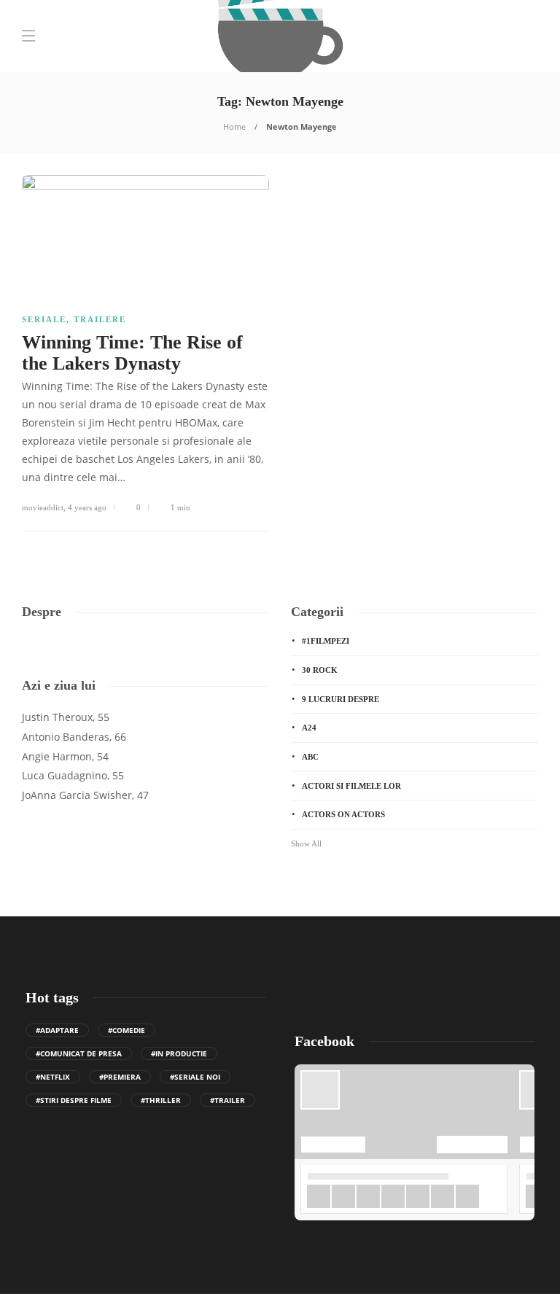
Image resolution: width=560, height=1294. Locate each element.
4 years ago (87, 507)
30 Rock (320, 670)
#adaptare (57, 1030)
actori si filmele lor (351, 786)
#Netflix (53, 1077)
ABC (310, 756)
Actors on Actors (343, 814)
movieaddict (42, 507)
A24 (309, 727)
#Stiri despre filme (74, 1100)
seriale (44, 319)
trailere (100, 319)
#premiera (120, 1077)
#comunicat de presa (79, 1053)
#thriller (161, 1100)
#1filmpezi (325, 640)
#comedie (126, 1030)
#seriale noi (195, 1077)
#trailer (227, 1100)
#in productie (179, 1053)
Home (234, 126)
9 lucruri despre (340, 699)
